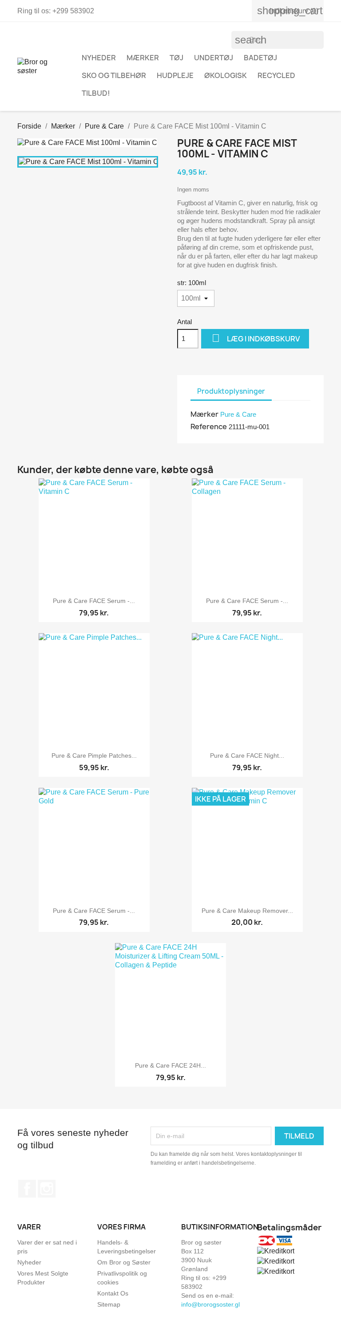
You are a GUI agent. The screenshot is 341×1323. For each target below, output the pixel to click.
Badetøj (260, 58)
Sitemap (108, 1304)
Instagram (47, 1189)
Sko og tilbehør (114, 75)
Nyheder (29, 1262)
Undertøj (213, 58)
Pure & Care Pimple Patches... (94, 755)
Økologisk (225, 75)
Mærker (143, 58)
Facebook (27, 1189)
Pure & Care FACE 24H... (170, 1065)
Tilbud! (96, 93)
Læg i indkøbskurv (256, 338)
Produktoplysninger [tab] (231, 391)
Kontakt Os (112, 1293)
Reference (208, 426)
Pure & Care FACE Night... (247, 755)
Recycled (276, 75)
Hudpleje (175, 75)
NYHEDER (99, 58)
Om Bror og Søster (124, 1262)
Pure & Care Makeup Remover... (247, 910)
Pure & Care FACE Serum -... (94, 600)
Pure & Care (238, 414)
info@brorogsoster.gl (210, 1304)
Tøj (176, 58)
